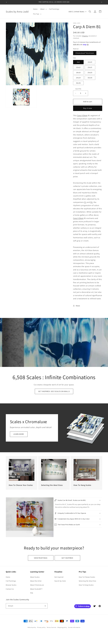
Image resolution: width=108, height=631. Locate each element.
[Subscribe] (44, 606)
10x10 (90, 62)
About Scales (35, 577)
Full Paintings (11, 581)
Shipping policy (62, 627)
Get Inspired (58, 577)
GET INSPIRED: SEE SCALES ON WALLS (54, 391)
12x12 (78, 67)
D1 (91, 202)
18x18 (78, 72)
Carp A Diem (82, 115)
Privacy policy (41, 627)
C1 (85, 202)
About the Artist (36, 581)
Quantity (78, 89)
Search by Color (60, 581)
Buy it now (87, 108)
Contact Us (10, 589)
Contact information (74, 627)
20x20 (90, 72)
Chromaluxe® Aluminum (85, 53)
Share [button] (78, 306)
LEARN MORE (18, 434)
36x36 (78, 83)
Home (8, 577)
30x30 (90, 78)
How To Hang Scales (86, 585)
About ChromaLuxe (37, 585)
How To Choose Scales (87, 577)
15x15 (90, 67)
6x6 (78, 62)
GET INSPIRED (67, 558)
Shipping (85, 36)
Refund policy (32, 627)
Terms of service (51, 627)
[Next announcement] (101, 2)
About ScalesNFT (36, 589)
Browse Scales (11, 585)
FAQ (31, 593)
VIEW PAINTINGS (40, 558)
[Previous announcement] (6, 2)
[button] (43, 9)
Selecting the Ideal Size (87, 581)
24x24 (78, 78)
